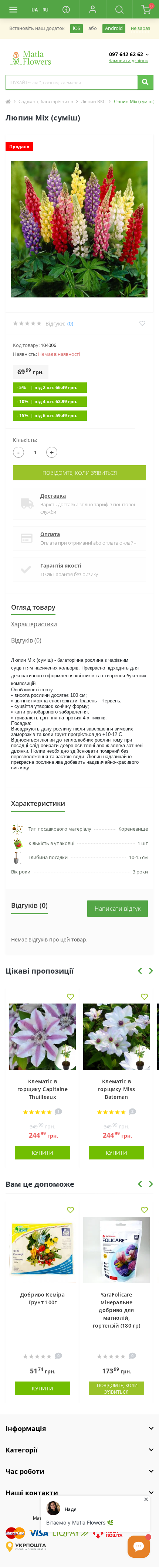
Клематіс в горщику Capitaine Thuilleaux (42, 1089)
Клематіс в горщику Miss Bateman (116, 1089)
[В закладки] (70, 997)
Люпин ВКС (93, 101)
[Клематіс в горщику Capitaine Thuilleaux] (42, 1037)
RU (45, 10)
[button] (93, 9)
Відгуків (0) (26, 640)
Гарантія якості (60, 565)
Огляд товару (33, 607)
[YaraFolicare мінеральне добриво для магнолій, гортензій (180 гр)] (116, 1250)
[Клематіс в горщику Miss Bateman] (116, 1037)
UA (34, 10)
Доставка (53, 495)
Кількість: (25, 439)
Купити (42, 1152)
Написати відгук (118, 909)
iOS (76, 28)
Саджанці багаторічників (45, 101)
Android (114, 28)
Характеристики (34, 624)
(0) (70, 323)
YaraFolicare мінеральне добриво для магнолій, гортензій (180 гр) (116, 1310)
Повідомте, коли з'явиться (80, 472)
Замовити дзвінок (128, 60)
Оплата (50, 534)
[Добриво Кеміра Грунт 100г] (42, 1250)
